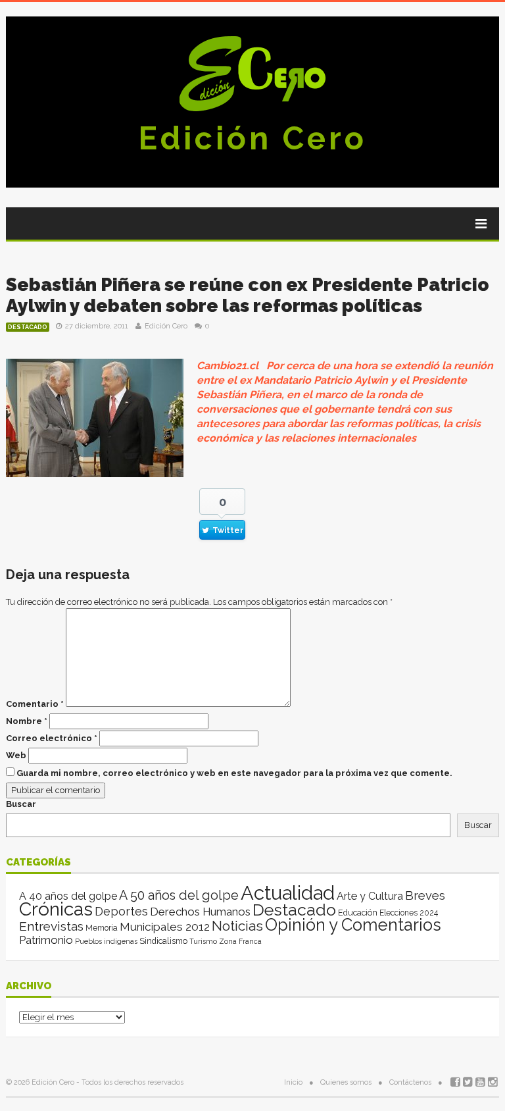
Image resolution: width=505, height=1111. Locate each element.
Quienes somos (346, 1082)
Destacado (27, 327)
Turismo (203, 941)
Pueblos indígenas (106, 941)
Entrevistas (51, 926)
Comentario (35, 704)
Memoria (101, 928)
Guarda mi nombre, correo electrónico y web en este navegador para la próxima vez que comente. (234, 773)
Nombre (26, 721)
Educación (357, 912)
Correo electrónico (51, 738)
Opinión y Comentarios (353, 925)
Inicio (293, 1082)
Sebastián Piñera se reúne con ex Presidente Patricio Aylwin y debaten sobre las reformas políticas (247, 295)
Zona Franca (240, 941)
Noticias (237, 925)
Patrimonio (46, 939)
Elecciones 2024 (408, 912)
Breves (425, 895)
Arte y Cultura (370, 896)
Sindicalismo (163, 941)
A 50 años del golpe (179, 895)
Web (16, 755)
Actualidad (288, 892)
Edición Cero (252, 138)
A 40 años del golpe (68, 896)
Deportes (121, 911)
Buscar (21, 804)
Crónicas (56, 909)
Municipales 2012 (165, 926)
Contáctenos (410, 1082)
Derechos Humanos (200, 911)
